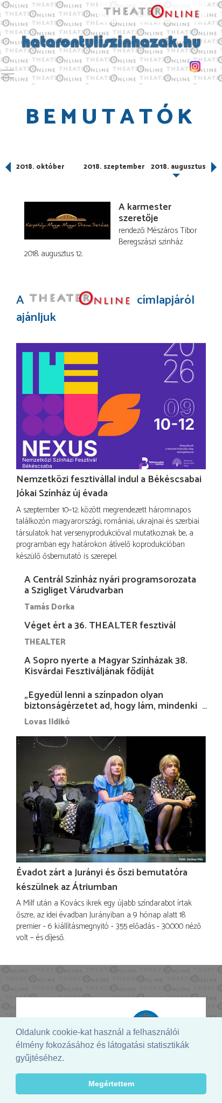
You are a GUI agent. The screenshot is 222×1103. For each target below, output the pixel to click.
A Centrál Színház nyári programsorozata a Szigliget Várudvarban (110, 585)
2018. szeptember (114, 167)
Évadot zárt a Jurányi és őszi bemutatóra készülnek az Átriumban (102, 880)
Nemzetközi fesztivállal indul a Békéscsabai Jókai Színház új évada (109, 486)
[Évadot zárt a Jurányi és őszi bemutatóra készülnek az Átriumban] (111, 799)
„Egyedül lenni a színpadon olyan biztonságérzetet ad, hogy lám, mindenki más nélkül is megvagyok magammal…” (110, 706)
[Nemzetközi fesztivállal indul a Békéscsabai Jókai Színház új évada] (111, 405)
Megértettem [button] (111, 1083)
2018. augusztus (178, 167)
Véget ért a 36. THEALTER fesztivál (100, 626)
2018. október (40, 167)
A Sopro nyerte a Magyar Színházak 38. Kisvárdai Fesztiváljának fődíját (106, 666)
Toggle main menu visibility (7, 73)
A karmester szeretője (145, 213)
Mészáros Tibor (172, 230)
